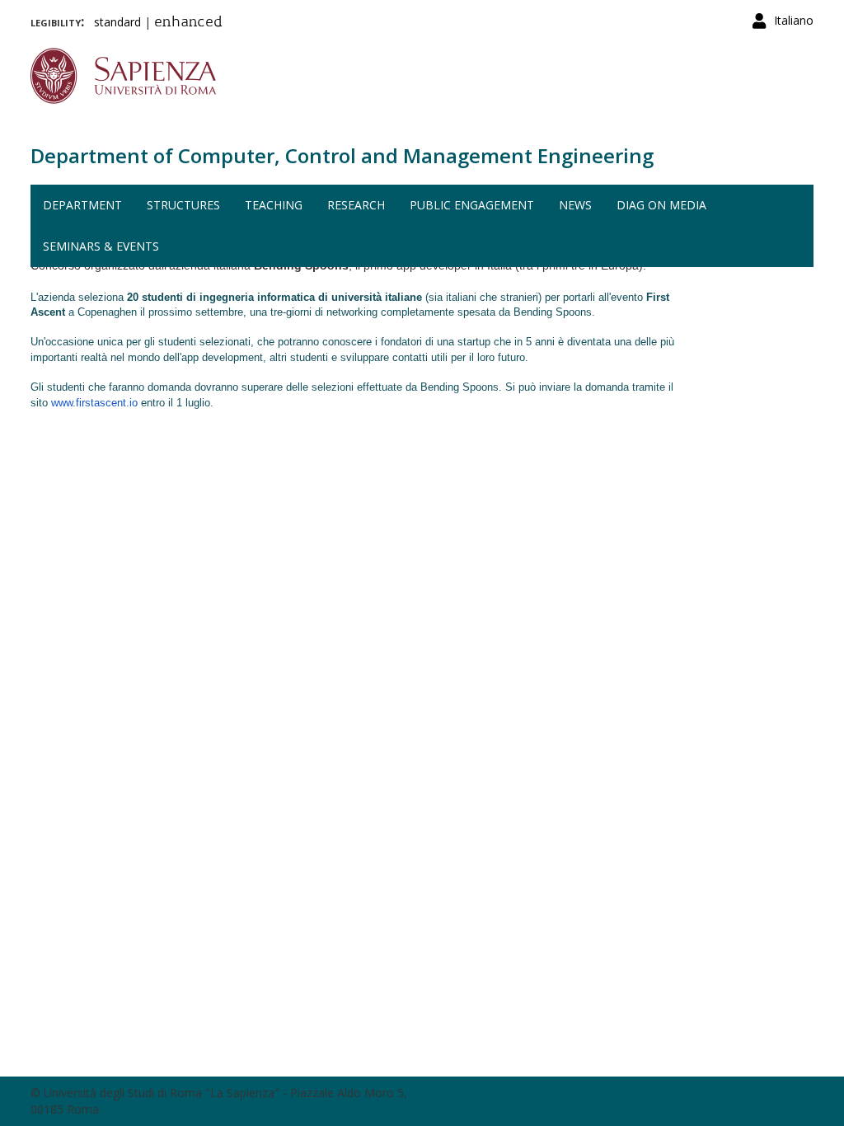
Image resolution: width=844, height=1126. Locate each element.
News (575, 205)
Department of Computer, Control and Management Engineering (342, 155)
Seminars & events (101, 246)
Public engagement (472, 205)
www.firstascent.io (94, 402)
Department (82, 205)
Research (356, 205)
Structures (183, 205)
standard (117, 22)
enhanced (188, 23)
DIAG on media (661, 205)
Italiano (794, 20)
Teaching (273, 205)
